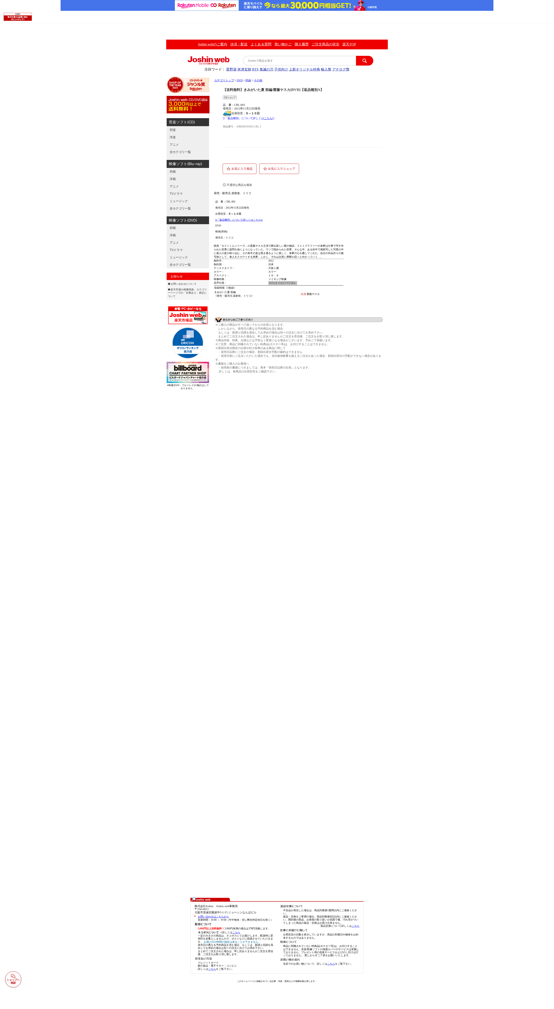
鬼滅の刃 (266, 69)
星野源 (231, 69)
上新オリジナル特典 (304, 69)
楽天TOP (349, 44)
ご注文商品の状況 (325, 44)
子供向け (281, 69)
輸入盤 (326, 69)
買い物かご (283, 44)
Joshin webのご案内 (212, 44)
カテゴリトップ (224, 80)
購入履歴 (302, 44)
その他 (258, 80)
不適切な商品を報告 (239, 185)
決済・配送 (239, 44)
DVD (240, 80)
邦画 (248, 80)
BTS (255, 69)
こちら (268, 118)
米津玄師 (244, 69)
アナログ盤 (340, 69)
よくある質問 (261, 44)
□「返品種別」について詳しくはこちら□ (239, 219)
